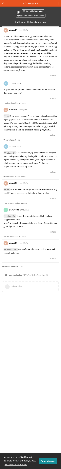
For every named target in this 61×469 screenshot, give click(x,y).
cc (8, 116)
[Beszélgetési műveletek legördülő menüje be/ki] (58, 3)
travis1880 (12, 249)
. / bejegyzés (30, 3)
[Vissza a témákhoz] (3, 3)
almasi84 (11, 153)
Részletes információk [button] (16, 464)
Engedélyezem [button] (48, 461)
